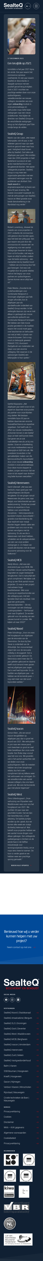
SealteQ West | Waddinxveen (17, 1034)
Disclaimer (9, 1122)
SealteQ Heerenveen (13, 1050)
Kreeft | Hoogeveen (13, 1076)
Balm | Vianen (10, 1066)
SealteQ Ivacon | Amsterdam (17, 1044)
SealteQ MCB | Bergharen (15, 1039)
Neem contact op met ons (19, 947)
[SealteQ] (13, 6)
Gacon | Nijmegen (12, 1081)
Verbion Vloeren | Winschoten (17, 1087)
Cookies (7, 1117)
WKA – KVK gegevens (14, 1127)
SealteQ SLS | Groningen (15, 1023)
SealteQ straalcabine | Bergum (18, 1018)
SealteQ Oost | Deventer (15, 1028)
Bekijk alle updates (20, 865)
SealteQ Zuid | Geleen (14, 1055)
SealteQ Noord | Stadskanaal (17, 1012)
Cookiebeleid (10, 1138)
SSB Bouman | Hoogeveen (16, 1071)
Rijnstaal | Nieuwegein (14, 1092)
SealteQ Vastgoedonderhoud (17, 1060)
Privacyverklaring (12, 1111)
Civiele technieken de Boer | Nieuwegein (16, 1099)
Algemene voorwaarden (15, 1132)
